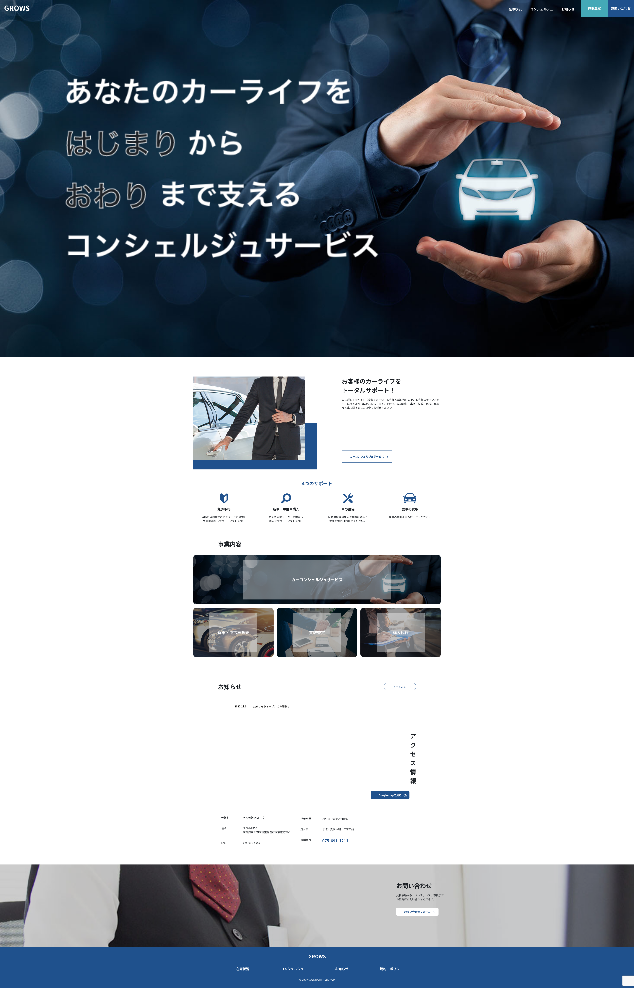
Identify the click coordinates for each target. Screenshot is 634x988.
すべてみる (399, 686)
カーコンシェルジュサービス (367, 456)
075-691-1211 (335, 841)
